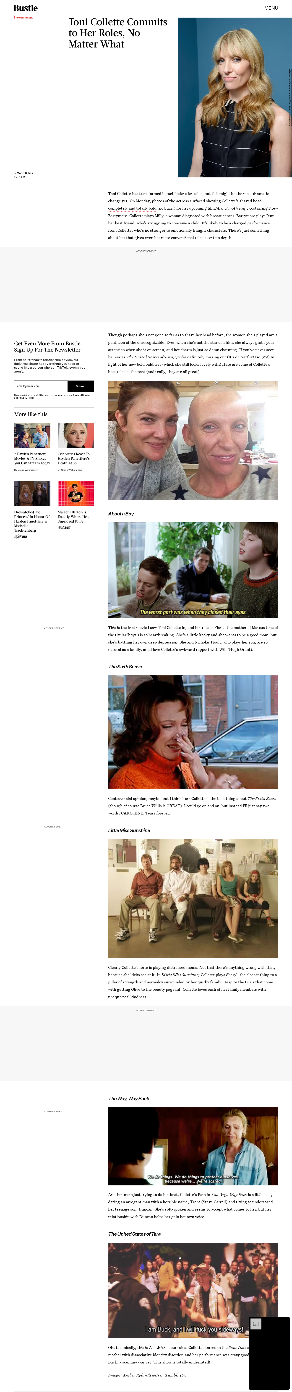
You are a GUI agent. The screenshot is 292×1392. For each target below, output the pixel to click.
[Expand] (253, 1321)
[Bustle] (26, 8)
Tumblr (172, 1375)
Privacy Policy (26, 397)
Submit (81, 386)
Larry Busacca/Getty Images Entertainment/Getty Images (289, 97)
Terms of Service (82, 395)
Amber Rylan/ (136, 1375)
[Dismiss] (284, 1321)
